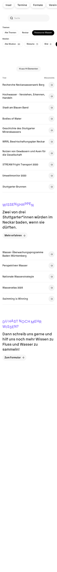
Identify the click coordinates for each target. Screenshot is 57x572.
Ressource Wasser (43, 33)
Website (32, 44)
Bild (48, 44)
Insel (8, 5)
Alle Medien (12, 44)
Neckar (25, 33)
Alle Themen (10, 33)
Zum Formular (13, 357)
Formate (38, 5)
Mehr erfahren (13, 235)
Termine (22, 5)
